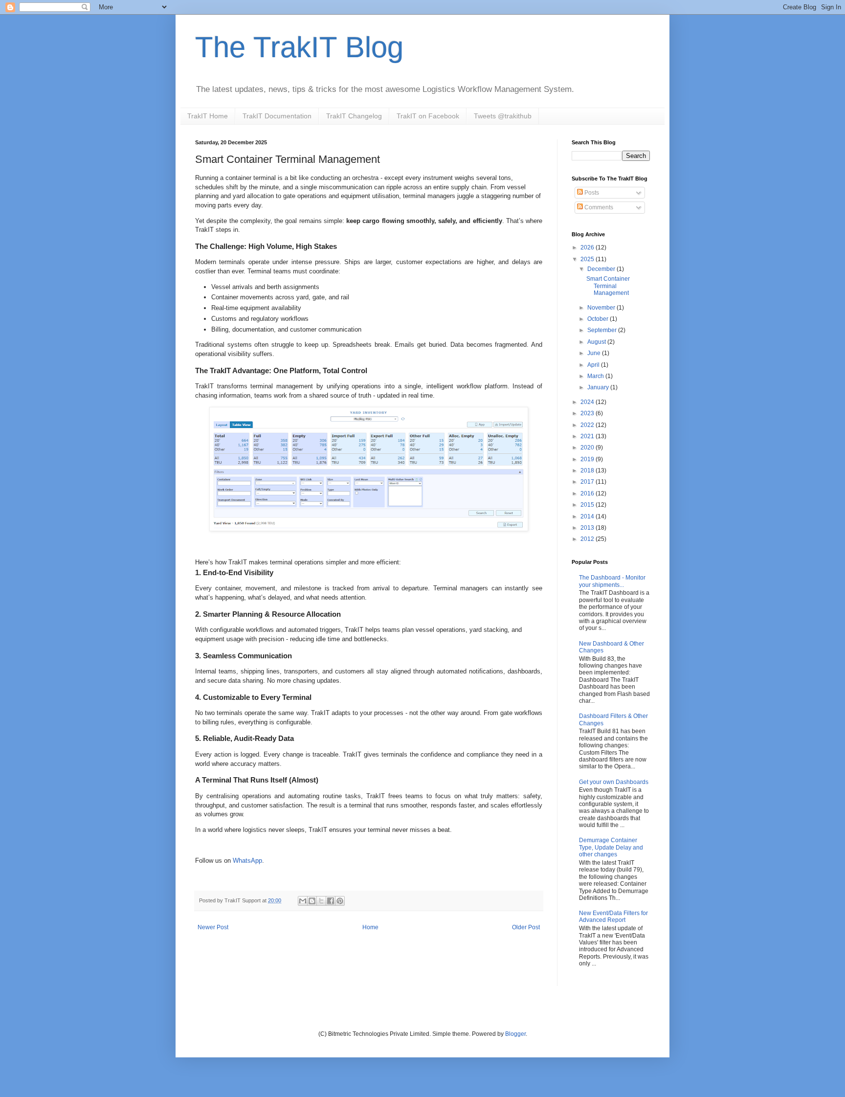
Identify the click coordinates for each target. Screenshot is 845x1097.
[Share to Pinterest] (340, 901)
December (602, 269)
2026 (588, 247)
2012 (588, 539)
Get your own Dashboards (613, 782)
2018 (588, 470)
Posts (591, 192)
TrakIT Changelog (354, 116)
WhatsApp (247, 860)
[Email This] (303, 901)
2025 (588, 259)
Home (370, 927)
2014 (588, 516)
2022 (588, 425)
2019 (588, 459)
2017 (588, 481)
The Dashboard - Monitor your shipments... (612, 581)
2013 (588, 527)
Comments (598, 207)
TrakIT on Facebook (428, 116)
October (598, 318)
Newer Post (213, 927)
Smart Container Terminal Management (608, 285)
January (598, 387)
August (597, 341)
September (602, 330)
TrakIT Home (207, 116)
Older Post (526, 927)
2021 (588, 436)
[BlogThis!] (312, 901)
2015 (588, 504)
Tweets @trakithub (503, 116)
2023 (588, 413)
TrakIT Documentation (277, 116)
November (602, 307)
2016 (588, 493)
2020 (588, 447)
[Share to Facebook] (330, 901)
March (596, 376)
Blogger (515, 1033)
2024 (588, 402)
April (594, 364)
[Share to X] (321, 901)
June (594, 353)
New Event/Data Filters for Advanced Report (613, 916)
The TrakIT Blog (299, 47)
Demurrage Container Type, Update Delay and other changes (611, 847)
